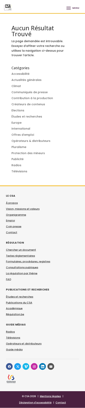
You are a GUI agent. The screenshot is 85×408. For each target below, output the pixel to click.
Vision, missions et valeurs (23, 209)
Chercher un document (21, 250)
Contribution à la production (32, 98)
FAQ (8, 279)
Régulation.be (15, 314)
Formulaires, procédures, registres (28, 261)
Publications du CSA (19, 303)
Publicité (17, 159)
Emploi (10, 220)
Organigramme (16, 215)
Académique (14, 308)
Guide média (14, 349)
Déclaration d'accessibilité (35, 402)
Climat (16, 86)
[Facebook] (9, 366)
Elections (17, 110)
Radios (16, 165)
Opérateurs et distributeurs (24, 343)
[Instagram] (34, 366)
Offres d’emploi (22, 135)
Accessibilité (20, 74)
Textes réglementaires (20, 256)
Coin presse (13, 226)
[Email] (50, 366)
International (20, 129)
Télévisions (19, 171)
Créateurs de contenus (28, 104)
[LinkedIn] (42, 366)
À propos (12, 203)
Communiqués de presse (29, 92)
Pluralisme (18, 147)
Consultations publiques (22, 267)
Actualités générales (26, 80)
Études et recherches (26, 117)
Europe (16, 123)
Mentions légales (50, 396)
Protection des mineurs (28, 153)
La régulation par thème (21, 273)
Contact (11, 232)
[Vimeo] (26, 366)
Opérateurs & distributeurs (30, 141)
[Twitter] (17, 366)
